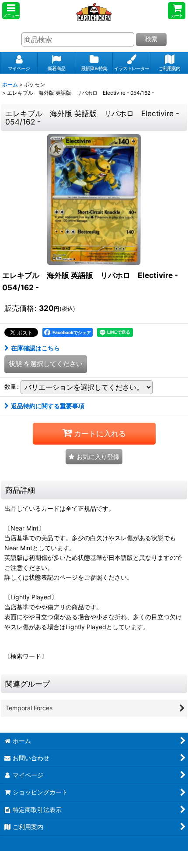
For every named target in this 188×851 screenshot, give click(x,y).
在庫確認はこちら (35, 348)
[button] (11, 10)
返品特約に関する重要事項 (47, 405)
